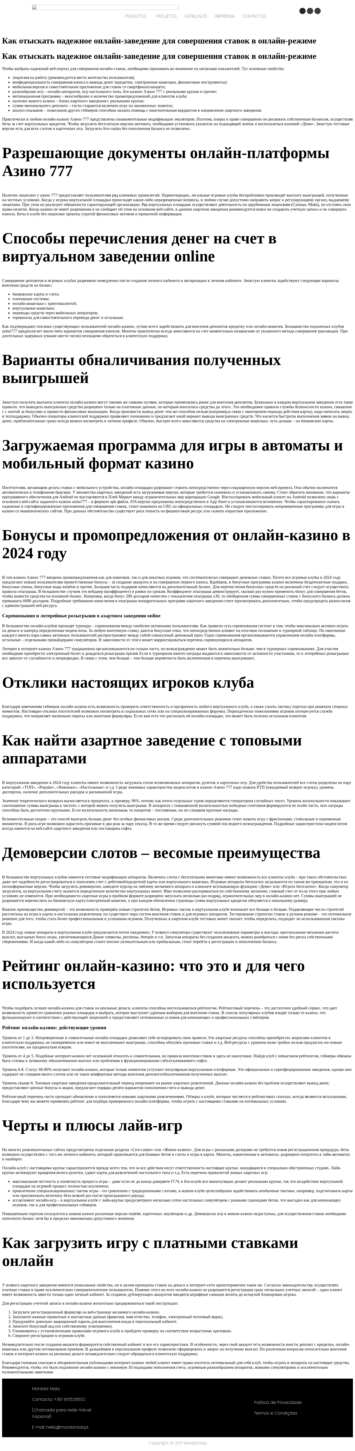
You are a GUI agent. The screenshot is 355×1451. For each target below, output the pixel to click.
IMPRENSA (225, 16)
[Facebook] (310, 11)
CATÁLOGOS (195, 16)
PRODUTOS (135, 16)
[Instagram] (302, 11)
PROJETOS (166, 16)
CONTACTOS (254, 16)
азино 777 (48, 195)
